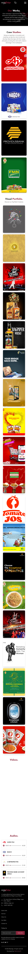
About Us (3, 917)
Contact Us (4, 923)
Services (3, 913)
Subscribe (20, 933)
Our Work (3, 920)
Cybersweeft (17, 951)
